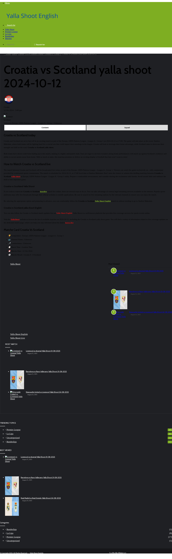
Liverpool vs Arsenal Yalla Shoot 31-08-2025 (146, 271)
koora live (69, 223)
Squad (127, 127)
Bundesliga (9, 36)
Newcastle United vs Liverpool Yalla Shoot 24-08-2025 (150, 312)
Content (45, 127)
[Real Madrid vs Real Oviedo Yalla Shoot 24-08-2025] (12, 506)
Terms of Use (155, 555)
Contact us (167, 555)
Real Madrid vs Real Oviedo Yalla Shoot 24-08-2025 (41, 498)
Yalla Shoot (9, 29)
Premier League (11, 32)
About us (137, 555)
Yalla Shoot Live (17, 338)
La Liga (8, 34)
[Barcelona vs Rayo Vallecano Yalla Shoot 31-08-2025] (120, 299)
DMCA (146, 555)
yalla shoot (15, 176)
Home (8, 54)
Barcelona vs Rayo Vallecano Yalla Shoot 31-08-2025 (149, 291)
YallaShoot (15, 219)
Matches (8, 38)
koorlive (43, 192)
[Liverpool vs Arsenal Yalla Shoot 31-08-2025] (120, 279)
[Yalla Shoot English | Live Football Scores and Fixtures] (34, 21)
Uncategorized (13, 438)
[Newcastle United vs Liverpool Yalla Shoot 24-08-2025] (120, 320)
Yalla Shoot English (103, 201)
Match (14, 54)
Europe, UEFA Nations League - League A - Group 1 (39, 54)
